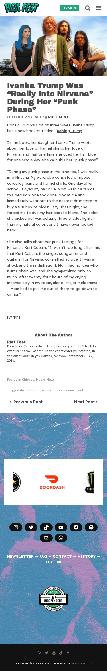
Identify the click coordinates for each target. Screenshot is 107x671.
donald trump (30, 390)
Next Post (85, 401)
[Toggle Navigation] (98, 8)
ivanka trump (52, 390)
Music (40, 380)
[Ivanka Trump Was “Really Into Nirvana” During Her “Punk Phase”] (53, 46)
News (51, 380)
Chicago (28, 380)
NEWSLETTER (20, 556)
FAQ (43, 556)
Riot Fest (58, 117)
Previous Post (27, 401)
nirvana (69, 390)
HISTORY (87, 556)
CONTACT (62, 556)
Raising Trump (69, 130)
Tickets (69, 7)
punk (80, 390)
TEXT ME (53, 562)
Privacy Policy (81, 663)
